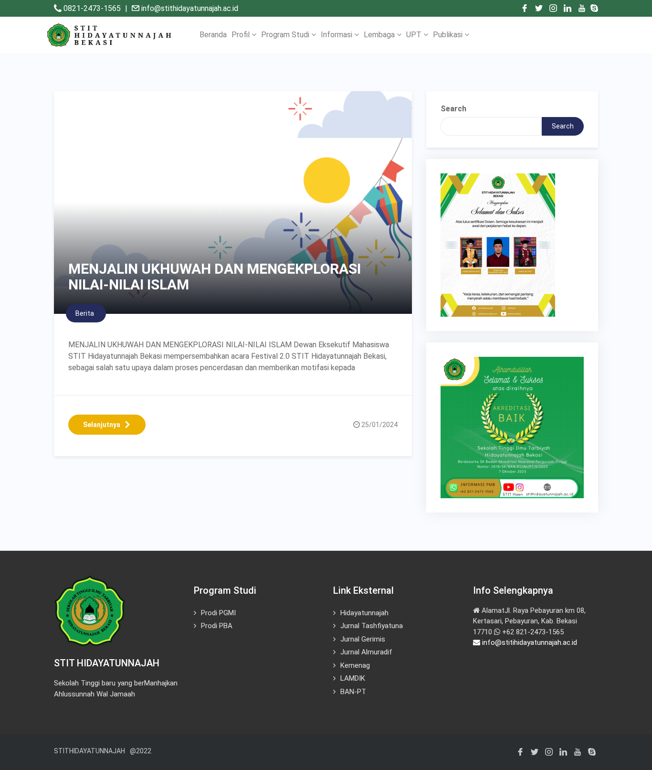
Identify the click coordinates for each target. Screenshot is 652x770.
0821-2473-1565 (93, 8)
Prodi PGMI (218, 613)
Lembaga (380, 34)
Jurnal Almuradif (366, 652)
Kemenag (355, 665)
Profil (241, 34)
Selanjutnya (101, 424)
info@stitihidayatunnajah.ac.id (528, 642)
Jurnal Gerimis (362, 639)
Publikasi (448, 34)
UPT (414, 34)
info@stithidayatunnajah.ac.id (189, 8)
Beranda (213, 34)
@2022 (140, 751)
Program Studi (286, 34)
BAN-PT (353, 691)
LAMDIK (352, 678)
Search (453, 108)
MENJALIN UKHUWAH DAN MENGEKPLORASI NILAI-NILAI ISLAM (214, 276)
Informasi (337, 34)
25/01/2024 (379, 424)
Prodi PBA (216, 625)
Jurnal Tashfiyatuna (371, 625)
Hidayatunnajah (364, 613)
